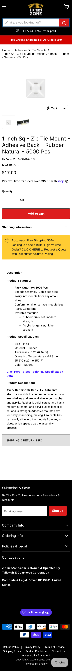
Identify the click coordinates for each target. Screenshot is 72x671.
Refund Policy (11, 646)
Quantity (7, 191)
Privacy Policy (32, 646)
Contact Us (58, 651)
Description (14, 272)
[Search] (64, 23)
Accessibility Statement (36, 655)
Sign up (57, 511)
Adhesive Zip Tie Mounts (30, 50)
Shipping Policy (12, 651)
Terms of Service (55, 646)
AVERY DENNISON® (20, 158)
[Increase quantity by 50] (37, 200)
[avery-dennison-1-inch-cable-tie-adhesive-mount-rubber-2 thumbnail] (22, 122)
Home (6, 50)
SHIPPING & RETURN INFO (24, 440)
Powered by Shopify (36, 663)
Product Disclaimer (36, 651)
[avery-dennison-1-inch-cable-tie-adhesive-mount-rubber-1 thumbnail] (8, 122)
